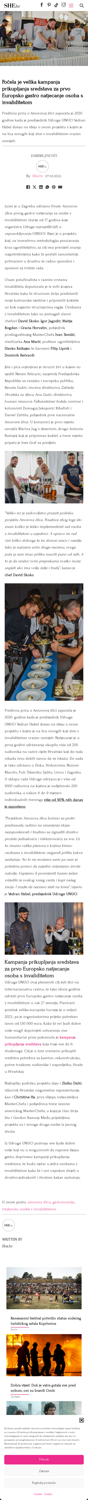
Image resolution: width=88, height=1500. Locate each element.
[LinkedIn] (41, 187)
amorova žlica (39, 1202)
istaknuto (10, 1209)
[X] (34, 187)
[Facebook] (28, 187)
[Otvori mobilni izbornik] (71, 5)
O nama (38, 1493)
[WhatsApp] (47, 187)
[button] (81, 1420)
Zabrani (44, 1471)
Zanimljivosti (44, 156)
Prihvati (44, 1459)
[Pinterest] (53, 187)
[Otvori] (82, 6)
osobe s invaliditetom (38, 1209)
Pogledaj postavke (44, 1483)
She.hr (37, 176)
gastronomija (63, 1202)
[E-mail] (60, 187)
